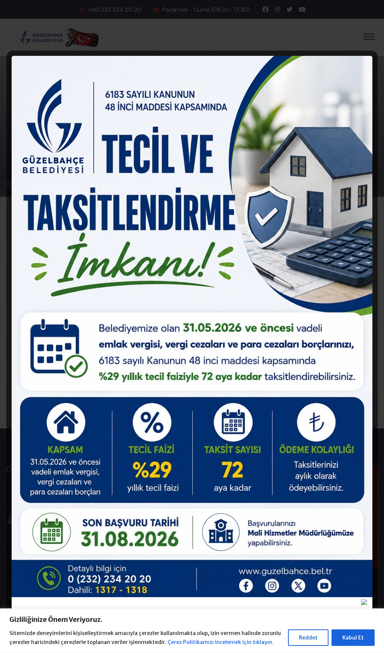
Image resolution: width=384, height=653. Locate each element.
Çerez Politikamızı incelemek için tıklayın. (221, 642)
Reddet (308, 637)
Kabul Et (353, 637)
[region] (192, 630)
